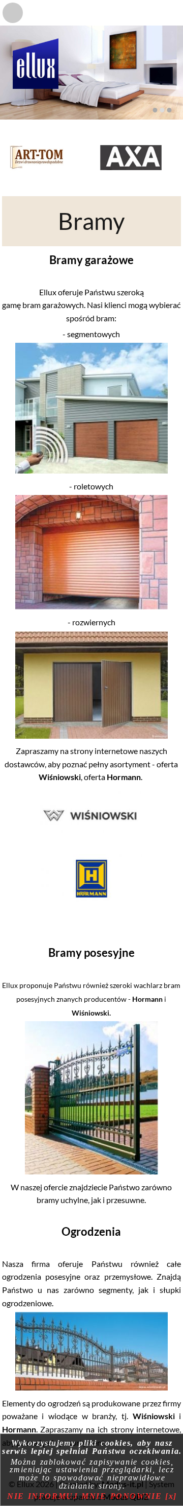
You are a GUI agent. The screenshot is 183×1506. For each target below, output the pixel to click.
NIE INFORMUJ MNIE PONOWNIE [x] (92, 1496)
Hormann (124, 777)
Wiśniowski (60, 777)
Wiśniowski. (91, 1012)
